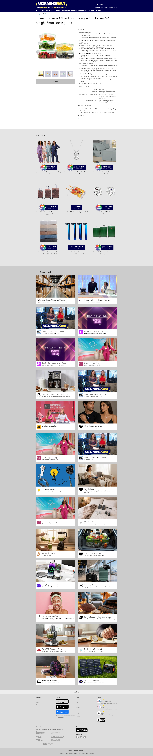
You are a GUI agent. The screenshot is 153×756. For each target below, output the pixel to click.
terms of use (72, 715)
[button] (36, 10)
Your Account (91, 10)
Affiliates (78, 707)
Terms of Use (91, 753)
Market (46, 14)
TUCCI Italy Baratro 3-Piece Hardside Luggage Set (104, 253)
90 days (80, 119)
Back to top (76, 692)
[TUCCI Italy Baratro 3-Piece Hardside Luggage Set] (104, 244)
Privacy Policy (85, 753)
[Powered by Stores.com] (76, 750)
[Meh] (42, 736)
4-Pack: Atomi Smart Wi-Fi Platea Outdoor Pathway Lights (76, 253)
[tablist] (55, 74)
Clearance (74, 10)
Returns (78, 705)
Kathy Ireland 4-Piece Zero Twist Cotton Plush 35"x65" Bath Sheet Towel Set (48, 254)
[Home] (51, 3)
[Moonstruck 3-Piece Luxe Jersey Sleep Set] (48, 164)
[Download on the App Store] (82, 730)
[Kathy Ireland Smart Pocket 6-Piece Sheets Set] (104, 164)
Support (98, 10)
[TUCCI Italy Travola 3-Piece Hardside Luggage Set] (48, 204)
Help (77, 697)
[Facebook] (77, 737)
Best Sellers (58, 10)
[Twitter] (84, 737)
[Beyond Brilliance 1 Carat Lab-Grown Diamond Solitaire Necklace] (76, 164)
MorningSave (39, 14)
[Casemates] (49, 744)
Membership (82, 10)
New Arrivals (66, 10)
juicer (102, 7)
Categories (49, 10)
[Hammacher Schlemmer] (42, 732)
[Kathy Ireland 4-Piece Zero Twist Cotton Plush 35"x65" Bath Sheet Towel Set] (48, 244)
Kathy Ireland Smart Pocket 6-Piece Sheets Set (104, 173)
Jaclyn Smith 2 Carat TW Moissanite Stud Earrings (104, 213)
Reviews (99, 697)
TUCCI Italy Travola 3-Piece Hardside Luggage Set (48, 213)
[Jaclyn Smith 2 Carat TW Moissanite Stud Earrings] (104, 204)
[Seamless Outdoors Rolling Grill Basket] (76, 204)
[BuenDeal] (57, 740)
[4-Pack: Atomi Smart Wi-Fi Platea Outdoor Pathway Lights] (76, 244)
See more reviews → (102, 717)
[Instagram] (81, 737)
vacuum (106, 7)
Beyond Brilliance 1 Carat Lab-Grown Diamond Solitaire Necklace (76, 173)
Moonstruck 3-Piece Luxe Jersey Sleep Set (48, 173)
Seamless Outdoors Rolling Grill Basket (76, 212)
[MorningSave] (57, 736)
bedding (111, 7)
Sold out (55, 81)
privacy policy (61, 717)
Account (58, 697)
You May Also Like (45, 272)
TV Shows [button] (41, 10)
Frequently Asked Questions (82, 700)
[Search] (96, 4)
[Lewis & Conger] (57, 732)
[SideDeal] (42, 740)
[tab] (41, 74)
